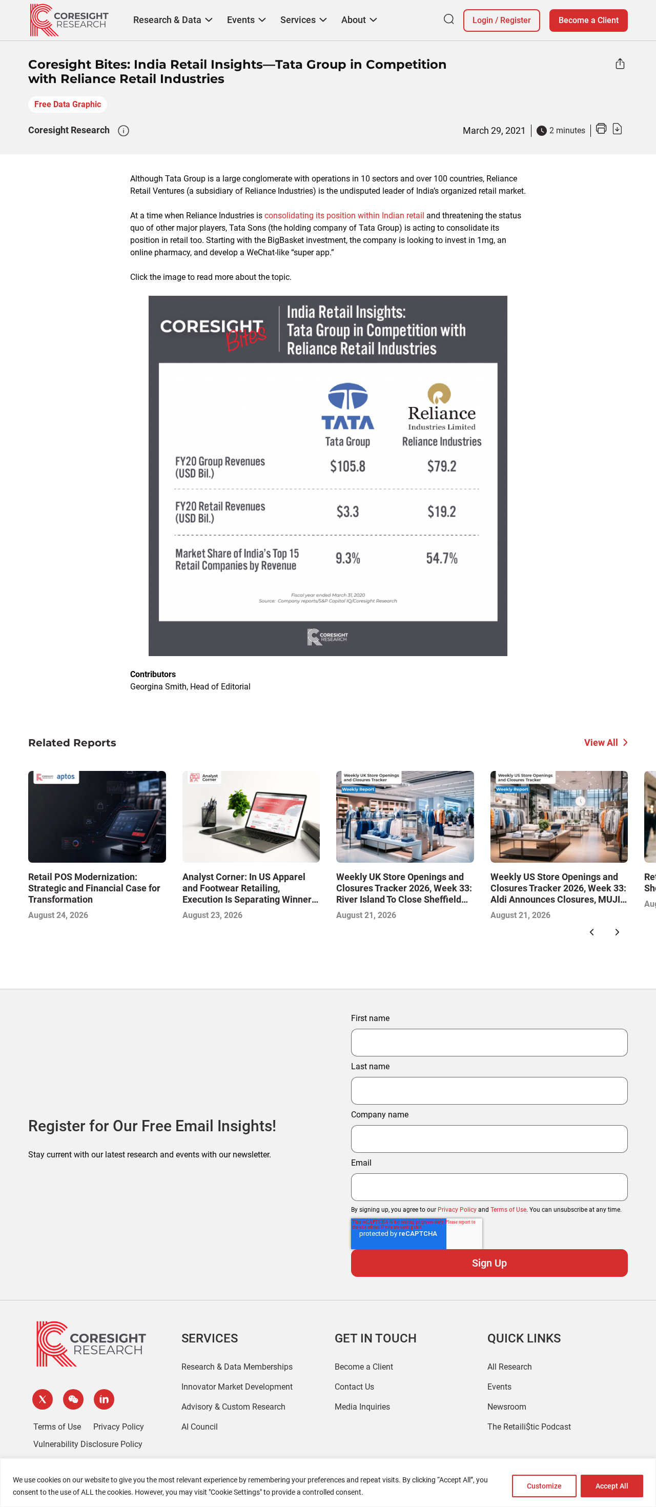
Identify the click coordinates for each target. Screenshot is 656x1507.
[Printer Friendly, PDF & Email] (609, 131)
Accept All (612, 1486)
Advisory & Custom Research (233, 1407)
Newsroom (506, 1407)
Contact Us (354, 1387)
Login (483, 20)
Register (515, 20)
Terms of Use (508, 1209)
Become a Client (589, 20)
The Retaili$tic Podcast (529, 1427)
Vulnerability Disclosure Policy (87, 1444)
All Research (509, 1367)
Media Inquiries (362, 1407)
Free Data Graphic (67, 104)
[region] (328, 1482)
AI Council (199, 1427)
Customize (544, 1486)
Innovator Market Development (237, 1387)
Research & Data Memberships (237, 1367)
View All (601, 742)
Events (499, 1387)
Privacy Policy (457, 1209)
